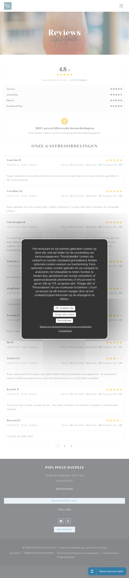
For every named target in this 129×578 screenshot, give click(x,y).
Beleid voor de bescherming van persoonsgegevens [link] (66, 326)
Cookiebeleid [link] (65, 330)
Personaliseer (64, 320)
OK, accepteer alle (64, 308)
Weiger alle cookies (64, 314)
